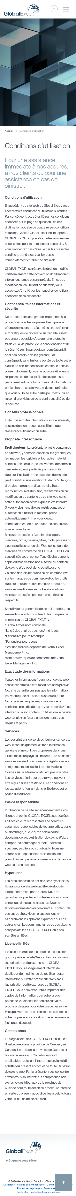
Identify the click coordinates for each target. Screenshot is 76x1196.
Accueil (9, 130)
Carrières (8, 1184)
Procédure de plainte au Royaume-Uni (38, 1188)
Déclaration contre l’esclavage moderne (38, 1192)
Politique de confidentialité (30, 1184)
